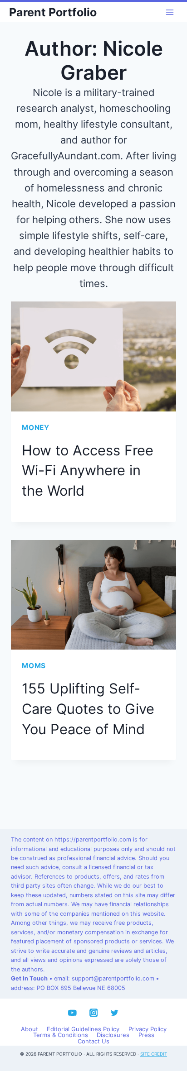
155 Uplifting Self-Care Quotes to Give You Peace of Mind (88, 708)
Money (35, 427)
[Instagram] (93, 1012)
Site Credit (153, 1054)
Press (146, 1035)
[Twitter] (114, 1012)
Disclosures (113, 1035)
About (29, 1029)
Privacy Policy (147, 1029)
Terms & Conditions (60, 1035)
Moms (34, 665)
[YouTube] (72, 1012)
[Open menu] (169, 12)
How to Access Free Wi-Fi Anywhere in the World (87, 470)
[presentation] (93, 356)
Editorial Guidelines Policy (83, 1029)
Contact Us (93, 1041)
